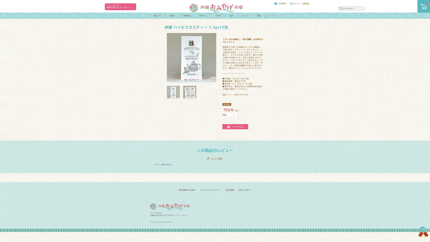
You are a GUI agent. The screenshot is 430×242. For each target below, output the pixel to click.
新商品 (172, 15)
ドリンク (245, 15)
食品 (231, 15)
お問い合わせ (245, 190)
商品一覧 (157, 15)
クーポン (272, 15)
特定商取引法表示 (187, 190)
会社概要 (230, 190)
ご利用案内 (281, 3)
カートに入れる (237, 127)
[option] (191, 57)
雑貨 (259, 15)
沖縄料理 (186, 15)
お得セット (203, 15)
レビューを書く (216, 158)
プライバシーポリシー (210, 190)
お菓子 (218, 15)
